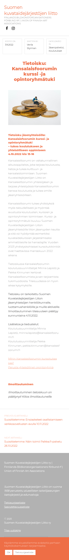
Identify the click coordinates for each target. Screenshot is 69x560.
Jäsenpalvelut (56, 47)
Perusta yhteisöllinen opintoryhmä (30, 367)
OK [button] (8, 552)
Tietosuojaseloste (14, 502)
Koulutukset (55, 50)
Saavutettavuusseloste (16, 506)
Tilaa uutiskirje (12, 530)
